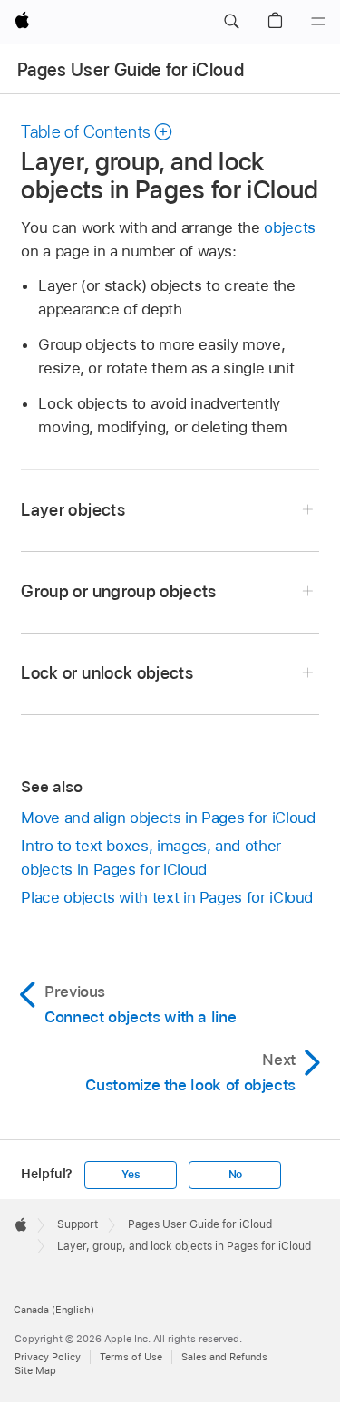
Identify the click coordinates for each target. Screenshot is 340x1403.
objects (290, 227)
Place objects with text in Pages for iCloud (167, 897)
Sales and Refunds (224, 1356)
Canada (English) (54, 1309)
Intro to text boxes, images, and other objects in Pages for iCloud (150, 857)
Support (77, 1224)
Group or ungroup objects (118, 591)
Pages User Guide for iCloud (130, 70)
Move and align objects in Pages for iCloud (168, 817)
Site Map (35, 1370)
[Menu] (318, 22)
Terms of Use (131, 1356)
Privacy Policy (48, 1356)
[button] (231, 22)
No (235, 1174)
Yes (130, 1174)
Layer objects (72, 509)
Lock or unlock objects (107, 673)
